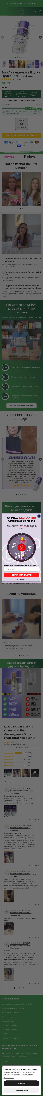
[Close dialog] (38, 515)
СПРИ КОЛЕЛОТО (21, 575)
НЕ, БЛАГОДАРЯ (21, 579)
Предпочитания (21, 1090)
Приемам (21, 1083)
